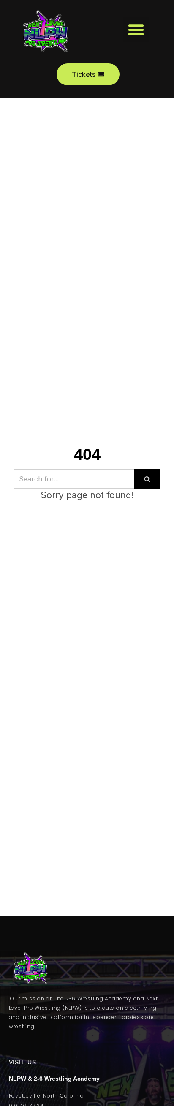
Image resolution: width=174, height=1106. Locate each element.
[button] (136, 29)
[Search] (147, 479)
